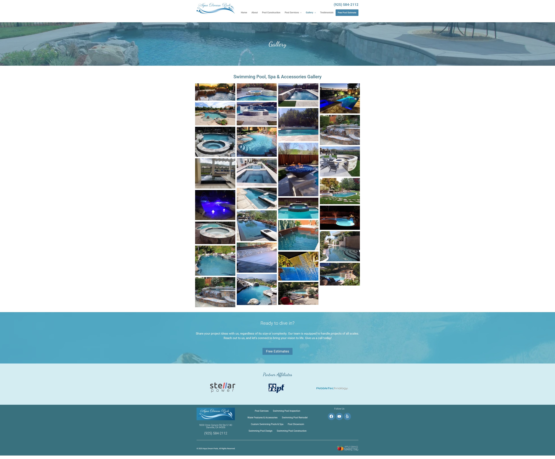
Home (244, 12)
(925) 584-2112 (346, 5)
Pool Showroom (296, 424)
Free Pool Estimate (347, 12)
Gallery (309, 12)
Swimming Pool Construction (292, 430)
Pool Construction (271, 12)
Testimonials (326, 12)
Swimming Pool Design (260, 430)
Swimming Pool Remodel (295, 417)
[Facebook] (331, 416)
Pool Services (292, 12)
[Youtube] (339, 416)
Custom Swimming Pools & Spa (267, 424)
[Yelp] (347, 416)
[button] (293, 12)
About (254, 12)
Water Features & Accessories (262, 417)
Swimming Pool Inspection (286, 411)
